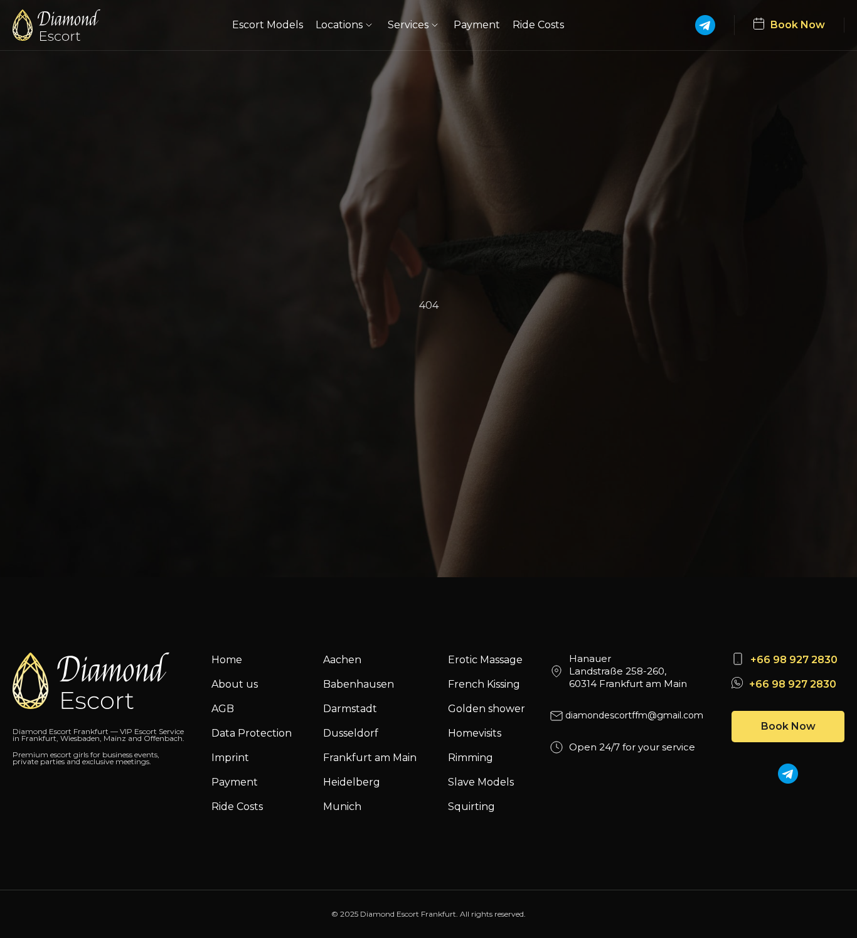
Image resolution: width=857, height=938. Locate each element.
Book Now (788, 726)
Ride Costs (538, 25)
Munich (342, 807)
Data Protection (251, 733)
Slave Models (481, 782)
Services (408, 25)
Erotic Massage (485, 660)
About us (234, 684)
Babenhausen (358, 684)
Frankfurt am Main (370, 758)
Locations (339, 25)
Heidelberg (351, 782)
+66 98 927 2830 (794, 660)
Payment (477, 25)
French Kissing (484, 684)
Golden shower (486, 709)
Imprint (230, 758)
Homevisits (474, 733)
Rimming (470, 758)
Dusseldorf (350, 733)
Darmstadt (350, 709)
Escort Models (267, 25)
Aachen (342, 660)
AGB (222, 709)
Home (226, 660)
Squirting (471, 807)
